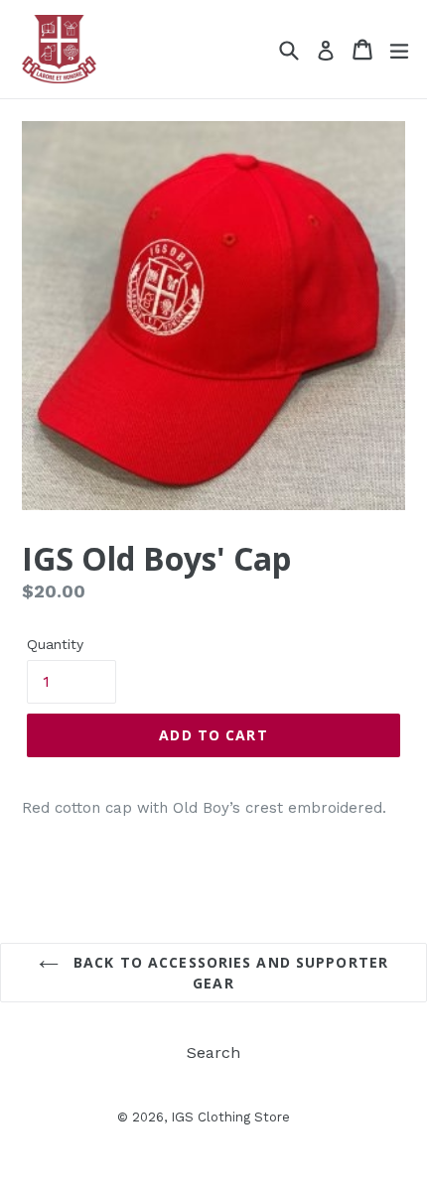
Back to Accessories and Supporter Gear (228, 972)
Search (213, 1052)
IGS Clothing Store (230, 1117)
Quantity (55, 644)
